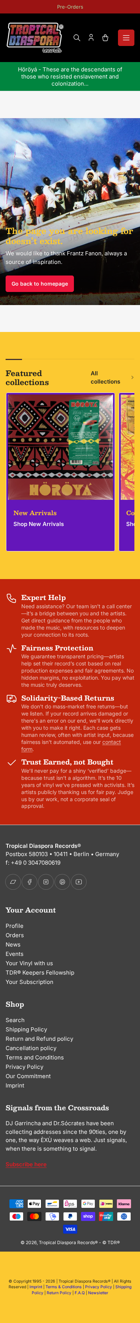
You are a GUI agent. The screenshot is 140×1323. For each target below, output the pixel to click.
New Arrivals (35, 513)
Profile (15, 925)
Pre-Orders (70, 7)
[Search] (77, 38)
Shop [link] (133, 523)
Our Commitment (28, 1076)
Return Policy (59, 1292)
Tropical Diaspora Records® (68, 1242)
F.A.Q (80, 1292)
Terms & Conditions (64, 1286)
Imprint (15, 1085)
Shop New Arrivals (38, 523)
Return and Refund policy (39, 1038)
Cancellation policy (31, 1048)
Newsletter (98, 1292)
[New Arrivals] (60, 447)
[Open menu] (126, 38)
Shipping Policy (26, 1029)
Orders (15, 935)
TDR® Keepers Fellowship (40, 972)
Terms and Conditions (35, 1057)
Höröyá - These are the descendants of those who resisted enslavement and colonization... (70, 76)
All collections (105, 377)
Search (15, 1020)
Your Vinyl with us (29, 963)
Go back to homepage (40, 283)
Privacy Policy (24, 1066)
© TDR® (111, 1242)
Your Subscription (29, 981)
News (13, 944)
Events (15, 953)
